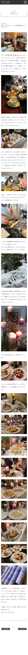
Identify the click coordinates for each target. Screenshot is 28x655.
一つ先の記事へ (5, 629)
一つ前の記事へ (22, 629)
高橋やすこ (16, 55)
